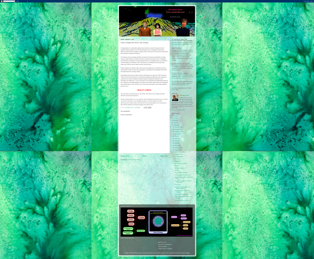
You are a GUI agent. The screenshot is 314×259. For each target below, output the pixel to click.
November (178, 129)
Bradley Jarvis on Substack (165, 248)
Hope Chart (178, 184)
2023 (175, 118)
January (177, 150)
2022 (175, 120)
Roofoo (177, 253)
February (177, 147)
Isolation (177, 170)
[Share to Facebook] (149, 107)
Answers (177, 165)
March (177, 145)
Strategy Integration (180, 168)
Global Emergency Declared (182, 200)
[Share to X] (147, 107)
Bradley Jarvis (185, 95)
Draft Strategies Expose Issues (183, 175)
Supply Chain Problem (180, 172)
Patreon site (185, 84)
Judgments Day (179, 154)
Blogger (188, 253)
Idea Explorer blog (187, 74)
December (178, 127)
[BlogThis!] (146, 107)
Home (145, 156)
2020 (175, 122)
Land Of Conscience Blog (164, 244)
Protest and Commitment (181, 194)
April (176, 143)
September (178, 131)
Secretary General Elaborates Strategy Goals (182, 187)
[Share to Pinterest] (151, 107)
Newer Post (125, 156)
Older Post (164, 156)
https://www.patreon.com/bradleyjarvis (181, 44)
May (176, 140)
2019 (175, 125)
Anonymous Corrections (181, 163)
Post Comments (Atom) (134, 159)
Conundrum (178, 161)
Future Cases (181, 76)
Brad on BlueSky (162, 246)
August (177, 134)
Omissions (177, 158)
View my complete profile (178, 109)
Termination (182, 78)
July (176, 136)
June (176, 138)
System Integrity (179, 156)
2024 (175, 115)
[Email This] (144, 107)
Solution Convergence (180, 152)
